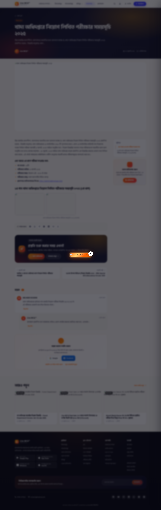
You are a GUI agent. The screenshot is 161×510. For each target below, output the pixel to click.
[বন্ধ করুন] (90, 253)
